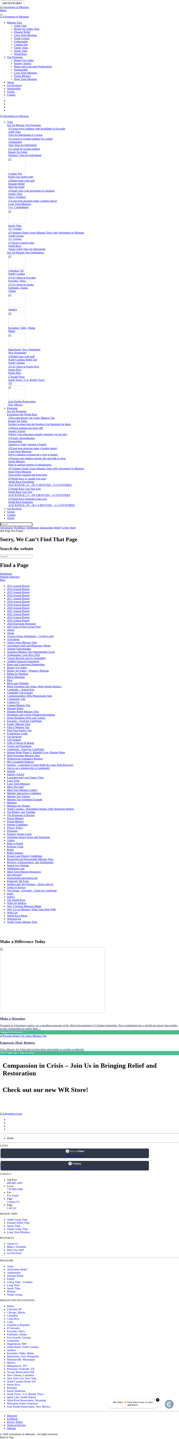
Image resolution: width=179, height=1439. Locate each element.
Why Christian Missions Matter (24, 906)
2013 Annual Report (18, 585)
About (10, 82)
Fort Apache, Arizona (19, 1337)
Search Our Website (18, 865)
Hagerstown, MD (16, 1343)
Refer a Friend (15, 843)
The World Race (16, 900)
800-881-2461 (15, 1182)
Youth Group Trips (17, 1229)
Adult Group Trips (17, 1219)
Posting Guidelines (17, 824)
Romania (12, 1387)
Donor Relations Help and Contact (26, 717)
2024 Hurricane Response (21, 623)
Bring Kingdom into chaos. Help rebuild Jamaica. (34, 686)
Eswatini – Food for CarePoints (24, 721)
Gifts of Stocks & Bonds (20, 742)
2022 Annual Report (18, 614)
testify (10, 893)
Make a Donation (16, 1246)
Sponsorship (85, 3)
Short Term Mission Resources (24, 871)
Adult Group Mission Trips (22, 642)
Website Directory (10, 576)
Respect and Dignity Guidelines (24, 856)
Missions (12, 802)
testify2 (11, 896)
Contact (11, 94)
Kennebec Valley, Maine (20, 1353)
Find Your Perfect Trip (19, 730)
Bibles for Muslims (17, 673)
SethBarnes (60, 3)
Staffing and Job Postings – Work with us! (30, 884)
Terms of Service (16, 887)
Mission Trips (14, 22)
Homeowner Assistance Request (25, 758)
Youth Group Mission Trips (22, 921)
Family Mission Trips (18, 724)
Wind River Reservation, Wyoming (26, 1400)
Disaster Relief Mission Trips (23, 711)
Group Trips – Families (20, 1282)
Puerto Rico (13, 1384)
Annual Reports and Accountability (26, 658)
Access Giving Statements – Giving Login (30, 636)
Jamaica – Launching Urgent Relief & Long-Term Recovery (40, 764)
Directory (12, 1415)
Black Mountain (16, 677)
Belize (10, 1306)
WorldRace (36, 3)
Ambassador (21, 41)
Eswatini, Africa (16, 1331)
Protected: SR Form (18, 881)
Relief (105, 3)
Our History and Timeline (21, 812)
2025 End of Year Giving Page (24, 626)
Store (135, 3)
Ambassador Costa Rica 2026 (23, 655)
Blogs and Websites (18, 683)
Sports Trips (20, 50)
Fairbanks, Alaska (17, 1334)
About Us (12, 1243)
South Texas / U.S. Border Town (25, 1394)
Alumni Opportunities (19, 648)
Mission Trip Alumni (18, 796)
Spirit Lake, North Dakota (21, 1397)
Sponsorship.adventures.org (22, 878)
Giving (120, 3)
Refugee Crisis (15, 846)
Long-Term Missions (25, 72)
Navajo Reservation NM (20, 1372)
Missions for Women (18, 805)
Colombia (12, 1315)
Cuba (10, 1321)
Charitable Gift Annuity (20, 692)
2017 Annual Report (18, 598)
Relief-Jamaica (15, 852)
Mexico (11, 1362)
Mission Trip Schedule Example (24, 799)
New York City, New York (21, 1378)
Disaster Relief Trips (18, 1222)
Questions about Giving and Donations (28, 837)
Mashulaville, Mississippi (21, 1359)
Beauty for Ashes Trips (26, 28)
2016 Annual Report (18, 595)
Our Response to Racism (20, 815)
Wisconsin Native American (22, 1403)
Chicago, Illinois (16, 1312)
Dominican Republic (18, 1325)
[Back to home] (14, 7)
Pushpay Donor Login (19, 834)
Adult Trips (20, 25)
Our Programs (15, 57)
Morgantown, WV (17, 1365)
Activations (13, 639)
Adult (10, 1266)
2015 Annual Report (18, 592)
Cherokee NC (14, 1309)
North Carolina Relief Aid (21, 1381)
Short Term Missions (25, 79)
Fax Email (12, 1195)
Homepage (6, 573)
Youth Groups (22, 38)
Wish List (12, 912)
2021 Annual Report (18, 611)
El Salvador (13, 1328)
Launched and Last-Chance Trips (25, 777)
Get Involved (14, 85)
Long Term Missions (25, 35)
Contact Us (13, 702)
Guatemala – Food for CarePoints (25, 749)
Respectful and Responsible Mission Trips (30, 859)
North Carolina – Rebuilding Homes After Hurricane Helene (40, 808)
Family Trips (21, 47)
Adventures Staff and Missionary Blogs (29, 645)
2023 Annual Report (18, 617)
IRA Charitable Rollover (20, 761)
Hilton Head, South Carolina (23, 1346)
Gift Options (14, 739)
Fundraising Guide (17, 733)
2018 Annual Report (18, 601)
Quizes (11, 840)
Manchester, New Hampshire (23, 1356)
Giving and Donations (19, 746)
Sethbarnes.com (15, 868)
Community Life (16, 699)
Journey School (22, 63)
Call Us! (11, 1208)
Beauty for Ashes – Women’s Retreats (28, 670)
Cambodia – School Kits (20, 689)
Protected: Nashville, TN (20, 1368)
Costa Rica (13, 1318)
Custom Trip (21, 44)
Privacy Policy (15, 827)
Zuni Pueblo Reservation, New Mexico (28, 1406)
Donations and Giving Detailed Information (31, 714)
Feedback (12, 1418)
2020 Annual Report (18, 607)
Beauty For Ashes (24, 60)
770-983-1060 (15, 1189)
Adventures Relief (17, 1269)
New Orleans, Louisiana (20, 1375)
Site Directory (14, 874)
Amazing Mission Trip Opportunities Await (31, 651)
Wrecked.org (14, 918)
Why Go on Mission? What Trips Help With (31, 909)
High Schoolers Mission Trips (23, 755)
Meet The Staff (15, 786)
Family (11, 1278)
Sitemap (11, 1428)
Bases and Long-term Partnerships (33, 66)
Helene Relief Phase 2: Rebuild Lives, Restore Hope (36, 752)
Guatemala (13, 1340)
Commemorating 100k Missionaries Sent (29, 695)
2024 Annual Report (18, 620)
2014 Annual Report (18, 589)
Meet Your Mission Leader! (22, 790)
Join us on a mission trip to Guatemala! (28, 768)
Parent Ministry (22, 75)
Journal (11, 771)
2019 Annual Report (18, 604)
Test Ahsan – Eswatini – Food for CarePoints (32, 890)
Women (11, 1291)
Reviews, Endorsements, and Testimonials (30, 862)
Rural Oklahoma (16, 1390)
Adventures (12, 3)
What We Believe (16, 903)
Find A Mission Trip (18, 727)
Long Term (13, 780)
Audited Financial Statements (23, 661)
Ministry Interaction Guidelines (24, 793)
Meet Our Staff (15, 1249)
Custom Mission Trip (18, 705)
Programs (12, 408)
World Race (20, 54)
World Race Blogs (17, 915)
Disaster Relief (22, 32)
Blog (2, 580)
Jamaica (11, 1350)
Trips (10, 122)
